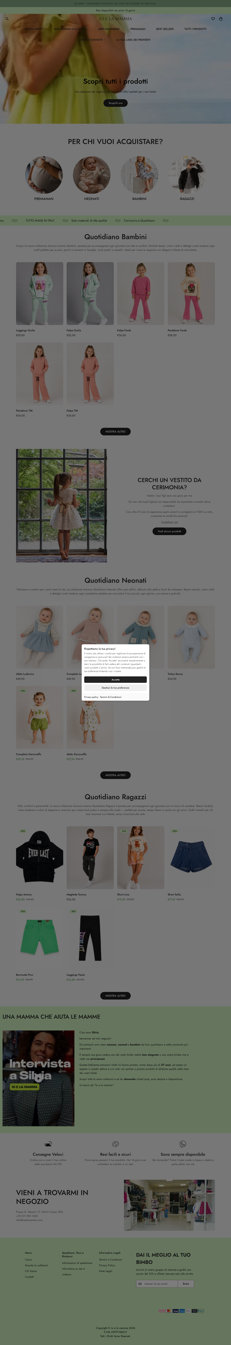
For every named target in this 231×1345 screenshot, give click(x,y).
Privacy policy (91, 697)
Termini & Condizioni (110, 697)
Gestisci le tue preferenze (115, 687)
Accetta (116, 679)
